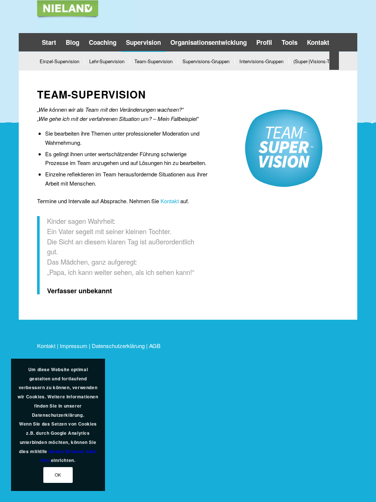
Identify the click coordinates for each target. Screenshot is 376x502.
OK (58, 474)
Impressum (73, 345)
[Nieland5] (85, 16)
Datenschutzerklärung (118, 345)
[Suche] (334, 60)
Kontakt (169, 201)
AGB (154, 345)
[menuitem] (49, 42)
